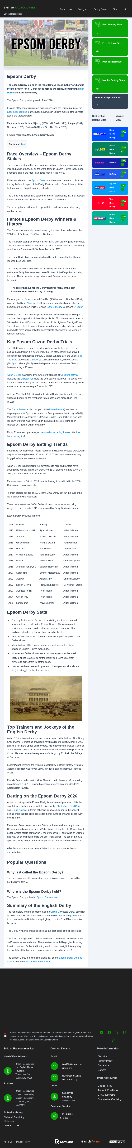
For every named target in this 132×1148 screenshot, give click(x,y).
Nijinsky (31, 303)
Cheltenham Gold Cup (68, 806)
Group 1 (54, 911)
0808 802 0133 (11, 1125)
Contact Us (103, 1065)
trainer (62, 915)
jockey (73, 915)
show (22, 144)
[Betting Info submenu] (89, 9)
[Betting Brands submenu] (108, 9)
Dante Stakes (19, 409)
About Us (102, 1056)
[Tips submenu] (118, 9)
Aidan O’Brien (14, 374)
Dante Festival (56, 409)
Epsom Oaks (38, 180)
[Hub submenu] (127, 9)
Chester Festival (68, 374)
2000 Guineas (53, 306)
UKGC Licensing (106, 1094)
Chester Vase (28, 378)
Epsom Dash (66, 957)
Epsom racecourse (17, 111)
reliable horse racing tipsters (55, 432)
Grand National (19, 810)
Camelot (34, 359)
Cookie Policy (105, 1085)
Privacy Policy (105, 1061)
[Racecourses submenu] (73, 9)
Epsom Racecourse (47, 897)
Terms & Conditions (108, 1090)
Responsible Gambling (109, 1099)
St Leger (78, 306)
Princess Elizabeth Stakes (37, 961)
